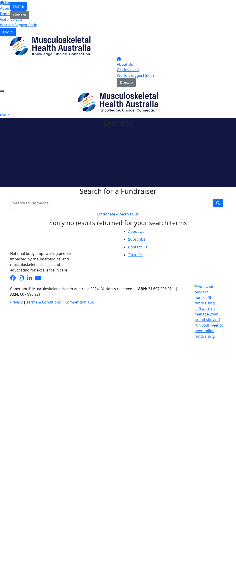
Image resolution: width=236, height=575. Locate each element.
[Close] (12, 116)
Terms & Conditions (44, 302)
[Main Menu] (2, 91)
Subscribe (136, 239)
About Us (125, 64)
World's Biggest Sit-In (18, 24)
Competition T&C (79, 302)
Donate (19, 15)
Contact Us (137, 247)
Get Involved (128, 69)
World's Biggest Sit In (135, 75)
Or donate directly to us (118, 214)
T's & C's (135, 254)
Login (8, 32)
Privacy (16, 302)
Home (18, 6)
